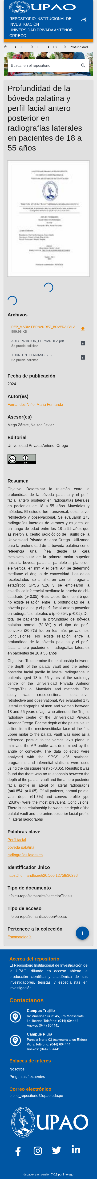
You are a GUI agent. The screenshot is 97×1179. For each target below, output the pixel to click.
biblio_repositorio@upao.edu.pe (36, 1096)
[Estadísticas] (83, 19)
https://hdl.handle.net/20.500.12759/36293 (43, 875)
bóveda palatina (21, 847)
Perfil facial (17, 840)
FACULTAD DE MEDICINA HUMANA (40, 47)
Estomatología (56, 47)
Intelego (68, 1174)
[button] (48, 343)
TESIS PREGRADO (23, 47)
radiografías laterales (25, 855)
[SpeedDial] (82, 933)
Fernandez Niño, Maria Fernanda (35, 405)
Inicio (9, 47)
